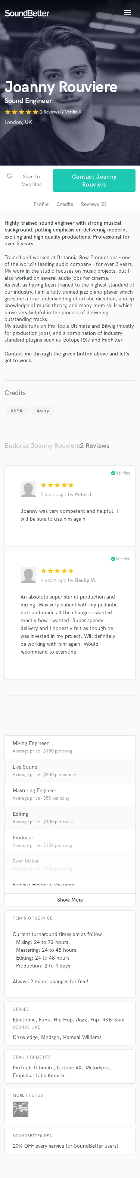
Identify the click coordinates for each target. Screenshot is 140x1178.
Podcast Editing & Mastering (44, 885)
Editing (20, 814)
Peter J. (84, 494)
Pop (94, 1020)
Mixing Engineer (31, 743)
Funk (44, 1020)
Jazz (81, 1020)
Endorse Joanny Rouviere (42, 446)
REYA (16, 411)
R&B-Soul (113, 1020)
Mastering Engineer (34, 790)
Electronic (24, 1020)
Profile (41, 204)
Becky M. (85, 580)
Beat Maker (26, 861)
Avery (43, 411)
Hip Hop (63, 1020)
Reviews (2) (93, 204)
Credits (64, 204)
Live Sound (25, 767)
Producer (23, 838)
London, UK (18, 122)
